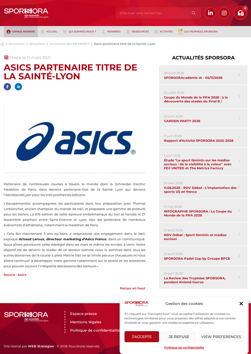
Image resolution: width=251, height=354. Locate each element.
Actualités (17, 44)
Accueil (51, 31)
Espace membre (23, 31)
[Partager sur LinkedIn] (18, 86)
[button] (241, 303)
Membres (114, 31)
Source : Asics (15, 275)
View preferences (221, 336)
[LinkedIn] (210, 13)
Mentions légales (85, 322)
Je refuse (179, 336)
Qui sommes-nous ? (82, 31)
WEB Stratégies (41, 346)
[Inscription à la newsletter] (240, 13)
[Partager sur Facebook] (7, 86)
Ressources (140, 31)
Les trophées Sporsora (201, 31)
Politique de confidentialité (184, 347)
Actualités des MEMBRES (69, 44)
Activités (166, 31)
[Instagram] (224, 13)
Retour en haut (132, 288)
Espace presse (83, 313)
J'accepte (142, 336)
